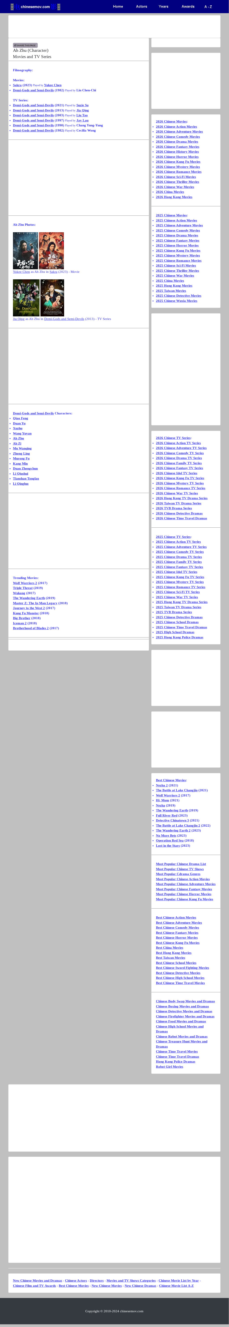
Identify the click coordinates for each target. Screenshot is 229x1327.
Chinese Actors (76, 1280)
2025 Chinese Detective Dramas (179, 617)
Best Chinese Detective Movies (178, 973)
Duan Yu (19, 423)
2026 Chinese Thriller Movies (177, 182)
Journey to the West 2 (29, 608)
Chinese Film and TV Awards (34, 1285)
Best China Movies (169, 947)
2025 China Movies (170, 280)
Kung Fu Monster (26, 613)
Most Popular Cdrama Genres (178, 874)
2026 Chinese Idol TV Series (176, 473)
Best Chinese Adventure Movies (179, 922)
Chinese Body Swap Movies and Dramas (185, 1001)
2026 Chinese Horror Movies (177, 157)
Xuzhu (17, 428)
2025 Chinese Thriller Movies (177, 270)
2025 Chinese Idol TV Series (176, 572)
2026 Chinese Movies (171, 121)
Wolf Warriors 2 (25, 583)
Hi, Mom (162, 800)
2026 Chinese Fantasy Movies (177, 146)
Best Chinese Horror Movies (177, 937)
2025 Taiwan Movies (171, 291)
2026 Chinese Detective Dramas (179, 513)
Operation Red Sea (170, 840)
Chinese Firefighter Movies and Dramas (185, 1016)
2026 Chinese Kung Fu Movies (178, 161)
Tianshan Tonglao (26, 478)
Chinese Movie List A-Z (176, 1285)
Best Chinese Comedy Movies (177, 927)
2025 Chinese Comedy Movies (178, 230)
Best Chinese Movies (171, 780)
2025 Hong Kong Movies (174, 285)
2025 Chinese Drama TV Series (179, 557)
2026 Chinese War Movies (175, 187)
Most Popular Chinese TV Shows (180, 869)
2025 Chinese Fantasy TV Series (179, 567)
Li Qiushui (20, 473)
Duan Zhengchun (25, 468)
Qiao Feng (20, 418)
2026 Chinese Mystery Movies (178, 167)
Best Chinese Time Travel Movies (180, 983)
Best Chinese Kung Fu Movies (178, 943)
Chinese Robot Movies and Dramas (182, 1036)
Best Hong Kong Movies (173, 953)
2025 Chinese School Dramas (177, 622)
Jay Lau (82, 120)
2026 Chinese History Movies (177, 151)
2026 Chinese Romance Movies (179, 171)
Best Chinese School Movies (176, 963)
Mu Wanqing (22, 448)
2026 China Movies (170, 192)
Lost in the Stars (168, 845)
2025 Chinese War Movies (175, 275)
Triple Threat (23, 588)
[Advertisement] (114, 26)
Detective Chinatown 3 (172, 820)
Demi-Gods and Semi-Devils (33, 90)
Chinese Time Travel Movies (177, 1051)
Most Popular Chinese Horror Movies (183, 894)
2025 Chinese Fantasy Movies (177, 240)
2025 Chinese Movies (171, 215)
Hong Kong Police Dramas (175, 1061)
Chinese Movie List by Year (179, 1280)
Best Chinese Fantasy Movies (177, 932)
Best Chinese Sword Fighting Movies (182, 968)
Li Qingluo (21, 483)
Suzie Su (82, 105)
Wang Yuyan (22, 433)
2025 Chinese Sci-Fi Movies (176, 265)
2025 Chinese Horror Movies (177, 245)
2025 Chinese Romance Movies (179, 260)
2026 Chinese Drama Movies (177, 141)
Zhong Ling (21, 453)
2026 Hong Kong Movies (174, 197)
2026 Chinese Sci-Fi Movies (176, 177)
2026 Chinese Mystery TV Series (180, 483)
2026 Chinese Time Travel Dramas (181, 518)
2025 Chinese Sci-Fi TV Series (178, 592)
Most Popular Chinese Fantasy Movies (184, 889)
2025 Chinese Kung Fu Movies (178, 250)
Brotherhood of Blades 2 (31, 628)
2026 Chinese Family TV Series (179, 463)
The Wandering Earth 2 (173, 830)
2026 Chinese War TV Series (177, 493)
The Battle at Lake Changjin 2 (178, 825)
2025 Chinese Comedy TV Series (180, 552)
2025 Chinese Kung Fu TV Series (180, 577)
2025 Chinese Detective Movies (178, 295)
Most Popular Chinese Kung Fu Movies (184, 899)
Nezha (160, 805)
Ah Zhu (18, 438)
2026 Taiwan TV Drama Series (178, 503)
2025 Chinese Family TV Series (179, 562)
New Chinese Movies (107, 1285)
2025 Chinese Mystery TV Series (180, 582)
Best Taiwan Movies (170, 957)
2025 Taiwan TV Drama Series (178, 607)
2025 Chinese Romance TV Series (180, 587)
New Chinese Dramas (140, 1285)
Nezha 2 (162, 785)
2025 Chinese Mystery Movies (178, 255)
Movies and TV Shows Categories (131, 1280)
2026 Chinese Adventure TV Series (181, 448)
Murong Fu (21, 458)
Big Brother (21, 618)
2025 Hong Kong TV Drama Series (182, 602)
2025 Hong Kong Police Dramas (179, 637)
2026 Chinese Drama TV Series (179, 458)
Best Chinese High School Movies (180, 978)
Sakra (17, 85)
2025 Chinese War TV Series (177, 597)
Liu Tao (82, 115)
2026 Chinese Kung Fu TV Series (180, 478)
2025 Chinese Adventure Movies (179, 225)
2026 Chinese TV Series (173, 438)
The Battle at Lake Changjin (176, 790)
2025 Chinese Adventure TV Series (181, 547)
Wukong (19, 593)
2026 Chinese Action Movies (176, 126)
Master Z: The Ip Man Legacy (35, 603)
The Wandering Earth (29, 598)
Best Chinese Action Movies (176, 917)
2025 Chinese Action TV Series (178, 541)
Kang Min (20, 463)
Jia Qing (82, 110)
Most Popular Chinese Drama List (181, 864)
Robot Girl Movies (169, 1066)
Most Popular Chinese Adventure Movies (186, 884)
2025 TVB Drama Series (174, 612)
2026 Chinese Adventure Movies (179, 131)
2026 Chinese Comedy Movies (178, 136)
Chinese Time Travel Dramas (177, 1056)
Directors (97, 1280)
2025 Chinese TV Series (173, 537)
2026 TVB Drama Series (174, 508)
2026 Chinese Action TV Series (178, 443)
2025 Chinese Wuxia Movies (176, 301)
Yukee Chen (52, 85)
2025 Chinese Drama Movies (177, 235)
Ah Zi (17, 443)
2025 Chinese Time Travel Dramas (181, 627)
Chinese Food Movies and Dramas (181, 1021)
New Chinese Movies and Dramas (37, 1280)
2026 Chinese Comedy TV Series (180, 453)
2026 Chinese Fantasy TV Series (179, 468)
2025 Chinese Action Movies (176, 220)
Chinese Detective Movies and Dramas (184, 1011)
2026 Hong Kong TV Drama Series (182, 498)
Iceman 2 (20, 623)
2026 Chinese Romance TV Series (180, 488)
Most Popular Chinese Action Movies (183, 879)
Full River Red (166, 815)
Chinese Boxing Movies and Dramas (182, 1006)
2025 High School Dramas (175, 632)
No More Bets (166, 835)
